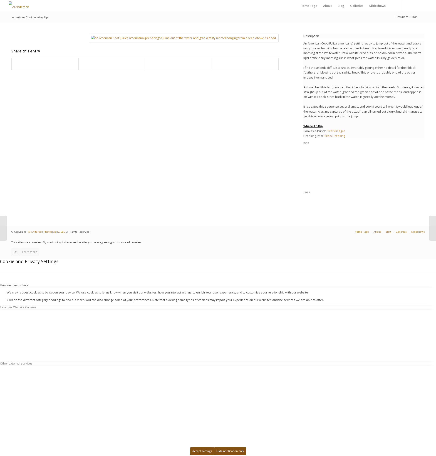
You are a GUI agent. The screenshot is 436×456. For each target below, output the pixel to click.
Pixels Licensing (334, 136)
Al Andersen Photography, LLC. (47, 231)
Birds (414, 17)
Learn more (29, 252)
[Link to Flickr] (410, 5)
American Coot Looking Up (30, 17)
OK (15, 252)
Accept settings (202, 451)
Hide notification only (230, 451)
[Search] (393, 5)
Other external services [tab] (16, 363)
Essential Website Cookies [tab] (18, 307)
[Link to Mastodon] (417, 5)
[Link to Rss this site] (424, 5)
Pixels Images (336, 131)
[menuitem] (308, 5)
